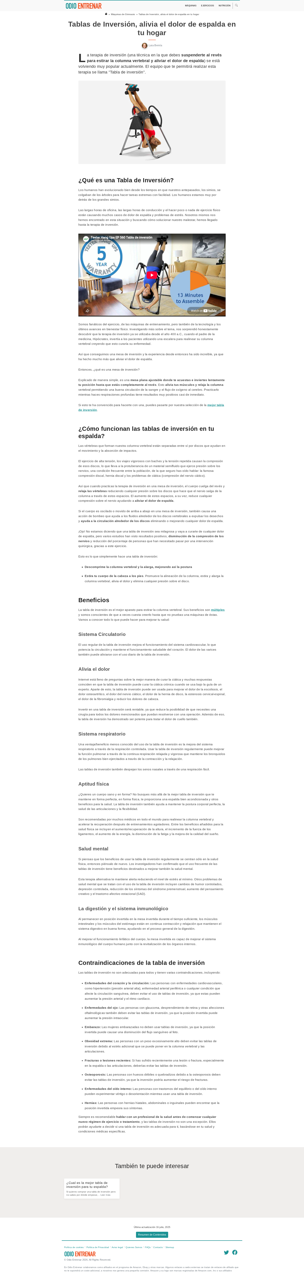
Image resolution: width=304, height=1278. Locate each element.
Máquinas (190, 5)
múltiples (218, 610)
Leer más (105, 1195)
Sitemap (169, 1247)
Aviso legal (117, 1247)
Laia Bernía (155, 45)
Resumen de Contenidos (152, 1234)
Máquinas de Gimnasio (123, 14)
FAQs (148, 1247)
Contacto (158, 1247)
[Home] (106, 14)
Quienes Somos (134, 1247)
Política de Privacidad (97, 1247)
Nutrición (224, 5)
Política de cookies (74, 1247)
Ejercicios (207, 5)
